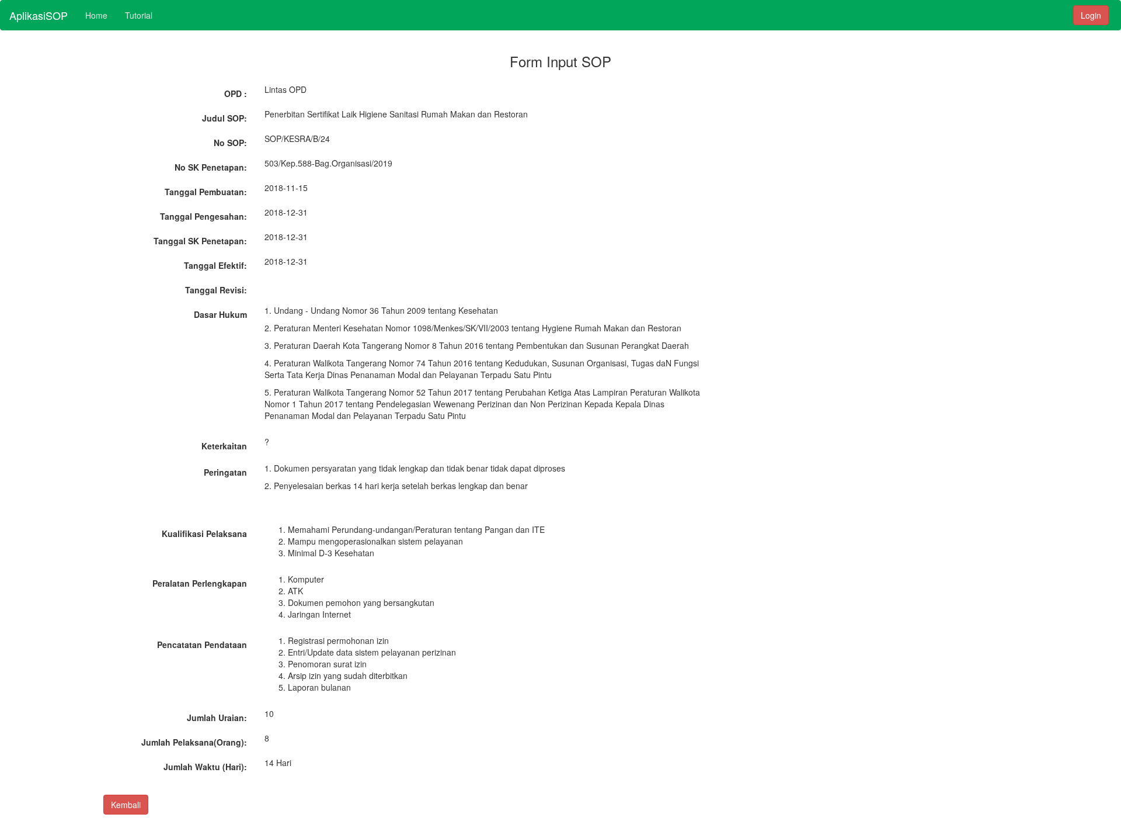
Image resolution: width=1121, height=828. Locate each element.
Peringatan (225, 472)
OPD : (235, 93)
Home (96, 15)
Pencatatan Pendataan (202, 644)
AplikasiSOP (38, 15)
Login (1091, 15)
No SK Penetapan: (211, 167)
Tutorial (138, 15)
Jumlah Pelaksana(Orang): (194, 742)
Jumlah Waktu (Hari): (205, 766)
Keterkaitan (224, 446)
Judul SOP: (224, 118)
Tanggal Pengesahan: (203, 216)
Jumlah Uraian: (217, 717)
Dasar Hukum (220, 314)
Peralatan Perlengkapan (199, 583)
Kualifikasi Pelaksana (204, 533)
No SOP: (230, 142)
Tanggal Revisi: (216, 290)
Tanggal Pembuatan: (206, 192)
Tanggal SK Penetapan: (200, 241)
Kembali (126, 804)
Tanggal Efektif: (215, 265)
